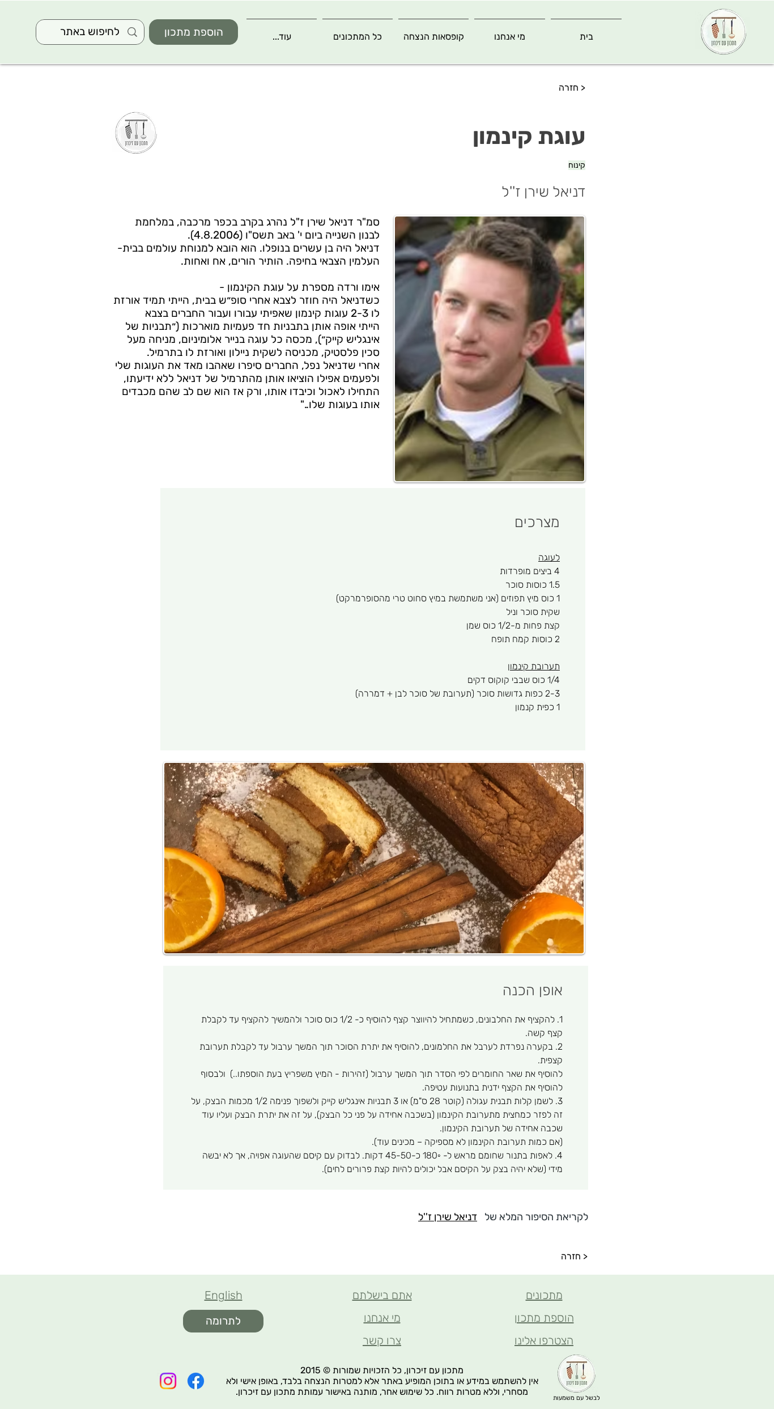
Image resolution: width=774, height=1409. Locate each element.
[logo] (723, 31)
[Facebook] (196, 1381)
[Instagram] (168, 1381)
